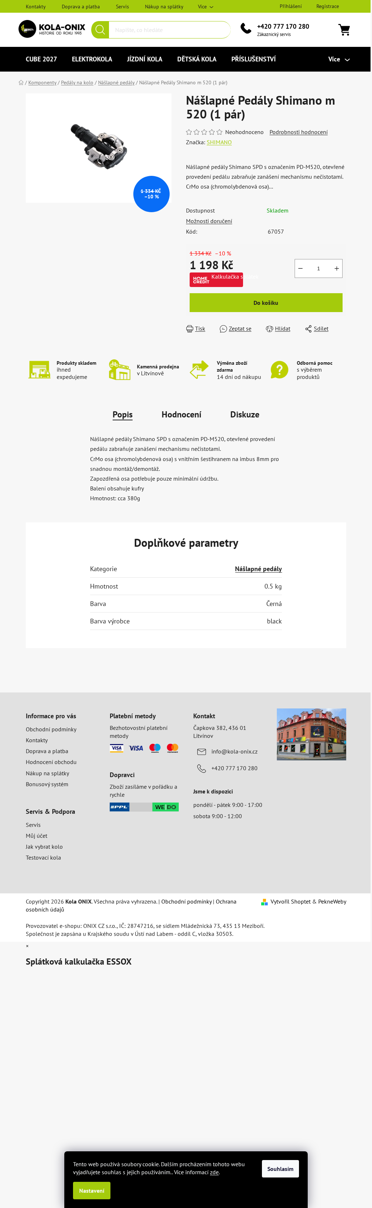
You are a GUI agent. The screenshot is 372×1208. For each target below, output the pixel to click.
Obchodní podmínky (51, 729)
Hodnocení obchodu (51, 761)
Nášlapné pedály (258, 569)
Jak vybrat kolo (44, 846)
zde (214, 1172)
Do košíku (266, 302)
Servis (122, 6)
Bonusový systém (47, 784)
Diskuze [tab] (244, 414)
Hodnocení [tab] (181, 414)
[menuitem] (41, 59)
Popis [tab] (123, 414)
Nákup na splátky (164, 6)
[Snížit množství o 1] (300, 268)
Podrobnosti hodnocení (299, 132)
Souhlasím (280, 1168)
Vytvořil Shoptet (291, 901)
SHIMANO (219, 142)
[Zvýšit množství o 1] (336, 268)
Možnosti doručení (209, 221)
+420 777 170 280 (283, 26)
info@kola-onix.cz (234, 751)
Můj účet (36, 835)
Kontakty (36, 6)
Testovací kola (43, 857)
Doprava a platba (81, 6)
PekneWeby (332, 901)
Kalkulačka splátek (227, 276)
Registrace (327, 6)
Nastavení (91, 1190)
